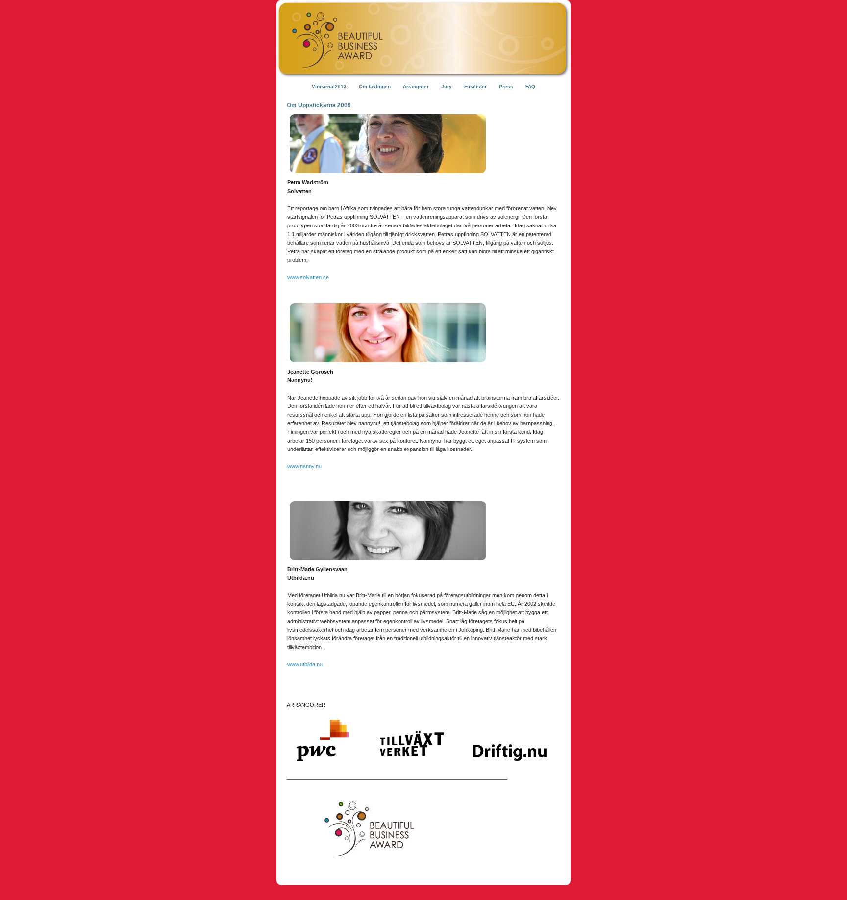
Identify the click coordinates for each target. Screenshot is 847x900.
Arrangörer (416, 86)
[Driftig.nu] (509, 769)
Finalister (475, 86)
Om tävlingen (375, 86)
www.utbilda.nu (305, 664)
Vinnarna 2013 (329, 86)
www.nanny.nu (304, 466)
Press (506, 86)
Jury (446, 86)
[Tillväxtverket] (411, 769)
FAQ (530, 86)
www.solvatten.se (308, 277)
